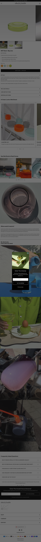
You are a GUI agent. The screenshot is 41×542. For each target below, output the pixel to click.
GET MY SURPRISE (20, 283)
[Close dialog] (28, 253)
